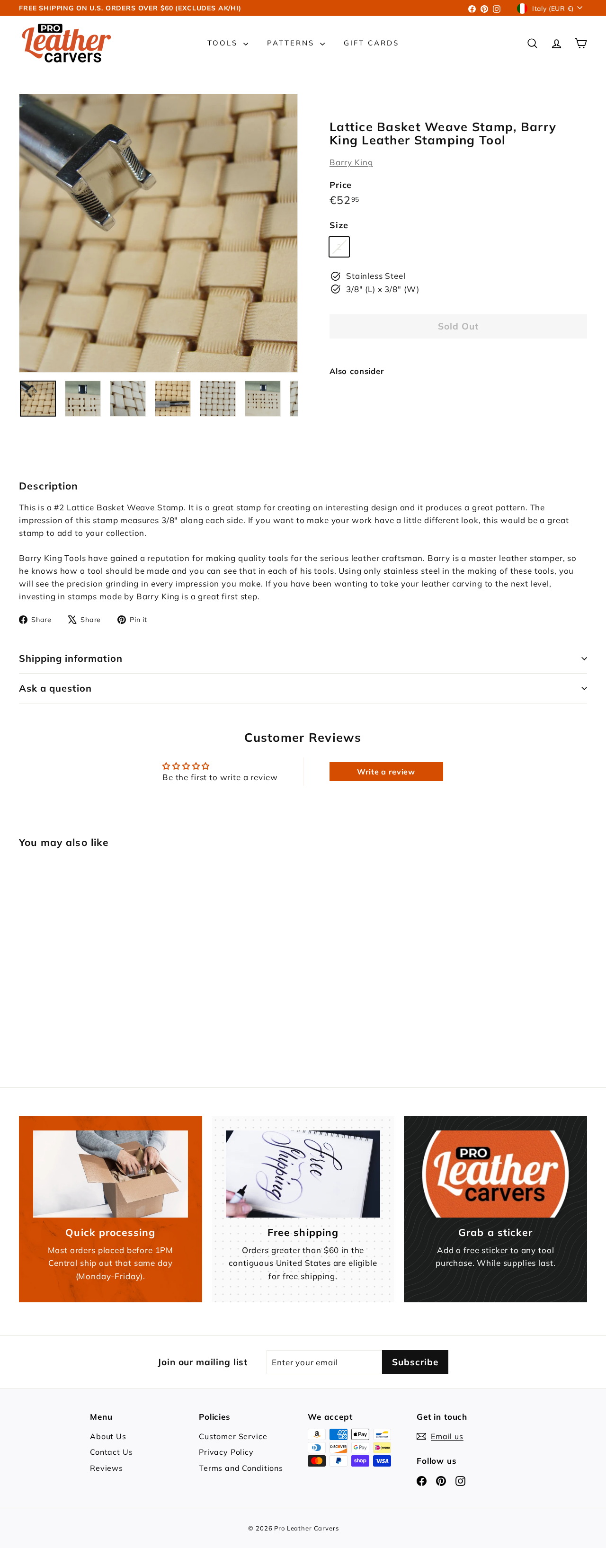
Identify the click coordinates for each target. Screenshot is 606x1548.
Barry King (351, 162)
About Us (108, 1436)
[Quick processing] (110, 1174)
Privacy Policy (226, 1452)
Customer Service (233, 1436)
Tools (224, 42)
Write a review (386, 771)
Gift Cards (371, 42)
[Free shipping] (303, 1174)
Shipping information (71, 658)
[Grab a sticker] (495, 1174)
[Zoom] (158, 233)
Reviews (106, 1468)
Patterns (292, 42)
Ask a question (55, 688)
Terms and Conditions (241, 1468)
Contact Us (111, 1452)
